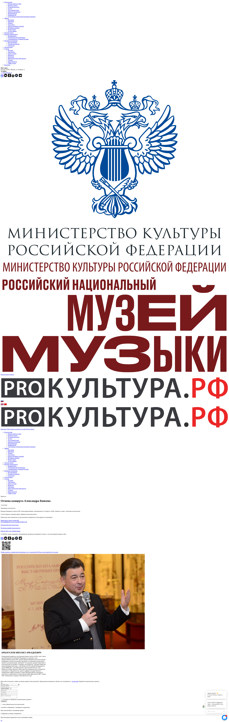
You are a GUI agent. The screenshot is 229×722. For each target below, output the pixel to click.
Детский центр (8, 33)
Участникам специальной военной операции (21, 16)
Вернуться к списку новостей (10, 520)
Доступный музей (13, 10)
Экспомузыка (8, 47)
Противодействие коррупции (10, 525)
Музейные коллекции (11, 41)
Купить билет (5, 374)
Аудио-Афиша (12, 31)
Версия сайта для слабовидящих (10, 531)
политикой (75, 681)
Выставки (11, 20)
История (10, 50)
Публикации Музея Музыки (16, 37)
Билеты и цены (12, 5)
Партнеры (11, 57)
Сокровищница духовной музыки (18, 39)
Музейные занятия (13, 28)
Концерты (11, 21)
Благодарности (12, 61)
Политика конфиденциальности (10, 528)
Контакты (7, 65)
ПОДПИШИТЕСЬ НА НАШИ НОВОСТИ (14, 522)
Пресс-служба (12, 53)
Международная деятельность (17, 58)
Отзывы (10, 60)
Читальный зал (12, 13)
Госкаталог (11, 45)
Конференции (12, 36)
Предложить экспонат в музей (16, 429)
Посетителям (8, 2)
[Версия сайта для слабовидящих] (35, 429)
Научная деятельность (11, 34)
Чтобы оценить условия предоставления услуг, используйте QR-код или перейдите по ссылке (29, 552)
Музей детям (12, 29)
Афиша (6, 18)
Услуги (10, 8)
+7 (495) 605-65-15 (6, 73)
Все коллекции (12, 42)
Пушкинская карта (13, 7)
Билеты (11, 374)
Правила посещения (14, 12)
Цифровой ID (12, 15)
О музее (6, 49)
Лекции (10, 23)
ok (1, 720)
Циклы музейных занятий (16, 26)
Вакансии (11, 55)
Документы (11, 52)
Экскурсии (11, 24)
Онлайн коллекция (13, 44)
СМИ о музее (12, 63)
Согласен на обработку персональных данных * (17, 699)
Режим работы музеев (14, 4)
